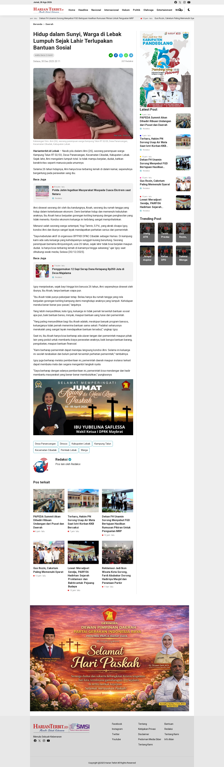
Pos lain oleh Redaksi (67, 464)
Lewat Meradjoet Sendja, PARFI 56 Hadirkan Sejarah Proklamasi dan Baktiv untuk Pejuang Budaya (153, 203)
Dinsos (63, 443)
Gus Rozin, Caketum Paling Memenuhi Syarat (143, 18)
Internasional (111, 10)
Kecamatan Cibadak (46, 450)
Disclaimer (143, 734)
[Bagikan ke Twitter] (120, 55)
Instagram (117, 729)
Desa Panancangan (45, 443)
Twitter (116, 734)
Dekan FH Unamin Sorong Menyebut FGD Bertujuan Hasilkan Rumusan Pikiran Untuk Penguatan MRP (54, 18)
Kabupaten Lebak (81, 443)
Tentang (142, 724)
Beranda (37, 24)
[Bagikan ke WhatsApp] (126, 55)
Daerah (49, 24)
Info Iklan (169, 739)
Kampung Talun (102, 443)
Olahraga (148, 10)
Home (72, 10)
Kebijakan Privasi (147, 729)
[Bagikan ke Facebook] (115, 55)
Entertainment (164, 10)
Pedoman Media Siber (149, 739)
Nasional (96, 10)
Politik (136, 10)
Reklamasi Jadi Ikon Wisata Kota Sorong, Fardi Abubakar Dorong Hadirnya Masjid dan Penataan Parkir (116, 575)
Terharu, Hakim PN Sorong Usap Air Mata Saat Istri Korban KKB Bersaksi (153, 142)
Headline (83, 10)
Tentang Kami (145, 744)
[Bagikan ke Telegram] (131, 55)
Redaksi (168, 729)
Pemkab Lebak (69, 450)
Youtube (116, 739)
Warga (84, 450)
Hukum (126, 10)
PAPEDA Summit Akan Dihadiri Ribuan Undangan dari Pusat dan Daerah (155, 121)
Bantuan (168, 724)
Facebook (117, 724)
